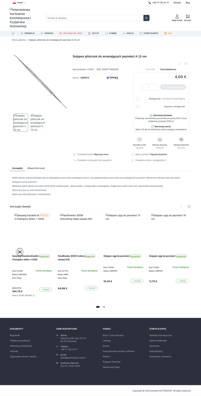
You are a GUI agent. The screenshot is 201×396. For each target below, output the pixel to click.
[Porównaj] (186, 64)
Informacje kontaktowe (21, 346)
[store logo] (22, 18)
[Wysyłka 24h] (77, 231)
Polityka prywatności (20, 340)
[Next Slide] (189, 207)
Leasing (107, 340)
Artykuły (14, 351)
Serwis (106, 346)
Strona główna (18, 40)
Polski (20, 2)
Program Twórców (112, 362)
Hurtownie (154, 346)
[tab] (98, 307)
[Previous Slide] (181, 207)
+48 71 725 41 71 (160, 2)
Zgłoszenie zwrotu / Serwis (23, 356)
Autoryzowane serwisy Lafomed (118, 351)
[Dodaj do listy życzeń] (179, 64)
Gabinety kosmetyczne (160, 335)
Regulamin (15, 335)
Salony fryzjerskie (158, 340)
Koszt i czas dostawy (113, 335)
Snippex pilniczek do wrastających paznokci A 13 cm (54, 40)
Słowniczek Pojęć (111, 367)
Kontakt (177, 2)
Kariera (106, 356)
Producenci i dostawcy (160, 356)
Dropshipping (155, 351)
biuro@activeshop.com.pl (72, 357)
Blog (188, 2)
